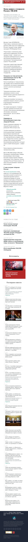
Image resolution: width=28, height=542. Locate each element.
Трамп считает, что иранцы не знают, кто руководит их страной (13, 442)
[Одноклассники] (13, 211)
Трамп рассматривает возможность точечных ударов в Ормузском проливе (13, 469)
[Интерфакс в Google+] (16, 529)
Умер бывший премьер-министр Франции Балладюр (13, 406)
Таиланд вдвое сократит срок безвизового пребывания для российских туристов (13, 495)
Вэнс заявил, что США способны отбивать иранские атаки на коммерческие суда (13, 482)
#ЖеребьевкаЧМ (11, 189)
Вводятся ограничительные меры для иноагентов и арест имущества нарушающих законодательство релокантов (13, 378)
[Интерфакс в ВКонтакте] (13, 529)
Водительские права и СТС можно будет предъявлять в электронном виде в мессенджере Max (12, 502)
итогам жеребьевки (11, 171)
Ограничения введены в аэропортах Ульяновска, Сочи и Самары (13, 334)
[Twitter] (10, 211)
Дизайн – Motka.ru (7, 537)
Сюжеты (22, 513)
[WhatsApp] (5, 213)
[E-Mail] (10, 213)
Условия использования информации (11, 535)
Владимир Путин (13, 207)
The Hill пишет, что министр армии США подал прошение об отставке (13, 307)
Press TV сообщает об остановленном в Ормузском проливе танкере (13, 288)
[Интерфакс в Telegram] (7, 529)
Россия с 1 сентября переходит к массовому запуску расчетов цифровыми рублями (13, 367)
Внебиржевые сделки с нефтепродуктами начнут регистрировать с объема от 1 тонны (13, 489)
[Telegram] (5, 211)
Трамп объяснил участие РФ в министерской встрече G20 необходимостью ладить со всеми (13, 431)
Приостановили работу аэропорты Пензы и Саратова (12, 361)
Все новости (17, 513)
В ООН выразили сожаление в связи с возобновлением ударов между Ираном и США (13, 475)
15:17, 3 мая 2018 (7, 6)
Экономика (18, 512)
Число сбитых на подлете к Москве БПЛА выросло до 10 (12, 437)
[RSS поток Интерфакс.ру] (18, 529)
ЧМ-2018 (8, 207)
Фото (5, 514)
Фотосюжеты (14, 256)
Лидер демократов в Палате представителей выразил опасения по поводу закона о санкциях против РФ (13, 327)
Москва (12, 513)
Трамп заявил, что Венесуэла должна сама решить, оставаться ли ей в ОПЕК (13, 449)
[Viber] (7, 213)
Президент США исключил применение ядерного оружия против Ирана (13, 412)
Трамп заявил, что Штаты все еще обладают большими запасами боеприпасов (13, 395)
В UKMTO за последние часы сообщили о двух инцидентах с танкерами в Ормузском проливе (13, 293)
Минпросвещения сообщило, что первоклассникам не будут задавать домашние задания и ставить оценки (13, 341)
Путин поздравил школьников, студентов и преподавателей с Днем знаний (13, 355)
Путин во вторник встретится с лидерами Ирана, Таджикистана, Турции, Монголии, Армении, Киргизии (13, 388)
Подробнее (7, 295)
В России (10, 512)
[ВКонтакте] (7, 211)
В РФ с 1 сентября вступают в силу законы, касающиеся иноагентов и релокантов (13, 374)
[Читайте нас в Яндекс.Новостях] (4, 529)
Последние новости (14, 283)
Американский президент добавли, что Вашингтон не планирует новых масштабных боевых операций (13, 399)
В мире (14, 512)
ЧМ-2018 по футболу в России (12, 1)
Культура (8, 513)
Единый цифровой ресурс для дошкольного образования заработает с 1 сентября (13, 349)
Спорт (5, 513)
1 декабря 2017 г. (11, 204)
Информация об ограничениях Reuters (11, 536)
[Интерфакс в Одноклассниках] (20, 529)
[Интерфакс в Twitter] (9, 529)
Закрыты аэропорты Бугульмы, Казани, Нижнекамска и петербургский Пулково (13, 300)
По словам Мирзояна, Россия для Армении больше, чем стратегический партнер (13, 460)
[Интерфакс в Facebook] (11, 529)
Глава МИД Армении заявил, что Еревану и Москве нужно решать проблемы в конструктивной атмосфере (13, 456)
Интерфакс (6, 512)
